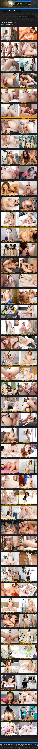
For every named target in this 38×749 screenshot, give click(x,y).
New (11, 11)
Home (5, 11)
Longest (17, 11)
